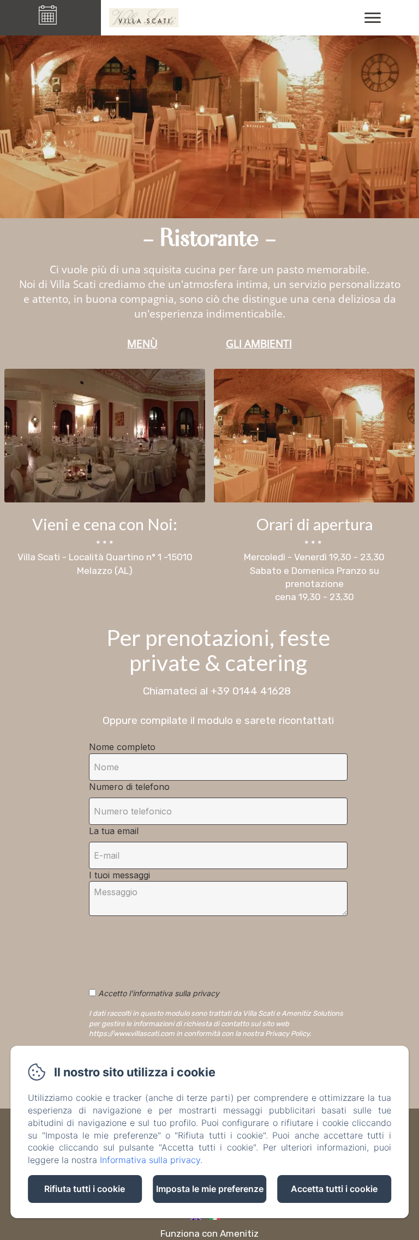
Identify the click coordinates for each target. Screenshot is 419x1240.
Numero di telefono (129, 786)
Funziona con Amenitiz (209, 1233)
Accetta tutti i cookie (334, 1188)
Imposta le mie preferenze (210, 1188)
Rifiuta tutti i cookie (84, 1188)
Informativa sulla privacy (150, 1159)
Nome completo (122, 746)
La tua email (114, 830)
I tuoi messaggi (119, 875)
